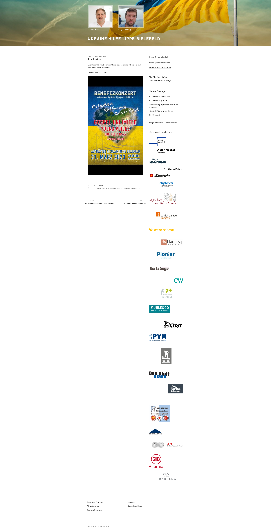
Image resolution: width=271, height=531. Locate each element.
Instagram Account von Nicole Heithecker (163, 123)
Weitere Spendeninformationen (159, 63)
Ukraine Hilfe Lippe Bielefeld (124, 38)
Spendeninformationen (94, 510)
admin (105, 56)
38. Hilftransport (154, 115)
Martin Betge (114, 188)
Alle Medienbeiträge (158, 76)
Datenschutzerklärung (135, 506)
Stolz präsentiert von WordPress (98, 526)
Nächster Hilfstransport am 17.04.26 (161, 111)
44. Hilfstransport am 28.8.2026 (159, 97)
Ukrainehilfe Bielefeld (131, 188)
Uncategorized (97, 185)
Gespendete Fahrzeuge (160, 80)
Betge (93, 188)
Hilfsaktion (102, 188)
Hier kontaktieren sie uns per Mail (160, 67)
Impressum (131, 502)
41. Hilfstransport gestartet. (158, 101)
